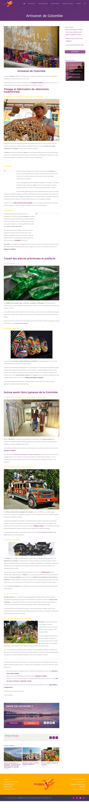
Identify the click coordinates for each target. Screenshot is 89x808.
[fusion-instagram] (74, 55)
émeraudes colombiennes (21, 323)
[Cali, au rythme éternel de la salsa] (50, 754)
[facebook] (45, 723)
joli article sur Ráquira (14, 586)
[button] (85, 3)
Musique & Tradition (10, 249)
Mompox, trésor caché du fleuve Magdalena (29, 754)
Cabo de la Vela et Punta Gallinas (22, 203)
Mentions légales (27, 797)
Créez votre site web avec (16, 797)
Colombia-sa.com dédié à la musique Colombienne (26, 454)
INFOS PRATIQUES (8, 784)
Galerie (15, 754)
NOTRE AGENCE (8, 787)
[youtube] (51, 723)
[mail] (54, 723)
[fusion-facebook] (72, 55)
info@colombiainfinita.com (78, 784)
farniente (17, 240)
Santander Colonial (26, 681)
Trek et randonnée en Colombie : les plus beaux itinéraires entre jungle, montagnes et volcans (10, 754)
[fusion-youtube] (76, 55)
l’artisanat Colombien (37, 83)
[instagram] (48, 723)
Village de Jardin (38, 526)
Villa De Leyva (46, 572)
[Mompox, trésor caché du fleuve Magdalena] (31, 754)
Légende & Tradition (41, 676)
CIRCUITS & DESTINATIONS (11, 782)
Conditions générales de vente (46, 797)
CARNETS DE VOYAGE (10, 789)
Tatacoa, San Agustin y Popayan (34, 377)
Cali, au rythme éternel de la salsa (48, 754)
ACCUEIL (6, 779)
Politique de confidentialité (35, 797)
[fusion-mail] (78, 55)
